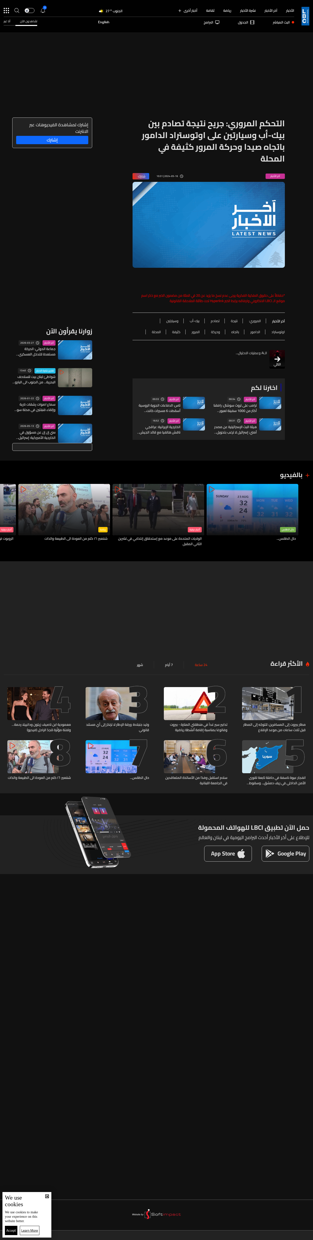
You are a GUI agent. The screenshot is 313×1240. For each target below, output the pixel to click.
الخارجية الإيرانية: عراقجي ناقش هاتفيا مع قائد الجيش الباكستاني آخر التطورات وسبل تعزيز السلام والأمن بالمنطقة (159, 429)
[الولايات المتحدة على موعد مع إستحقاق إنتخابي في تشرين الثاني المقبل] (158, 515)
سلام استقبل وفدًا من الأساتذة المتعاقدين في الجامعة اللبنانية (196, 780)
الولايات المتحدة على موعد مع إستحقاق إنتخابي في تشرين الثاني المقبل (160, 541)
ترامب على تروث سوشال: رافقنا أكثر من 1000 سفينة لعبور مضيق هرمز (235, 408)
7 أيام (169, 664)
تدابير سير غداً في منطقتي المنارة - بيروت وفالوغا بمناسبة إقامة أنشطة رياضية (198, 727)
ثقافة (210, 10)
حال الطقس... (286, 539)
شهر (140, 664)
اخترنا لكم (264, 387)
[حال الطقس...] (252, 515)
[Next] (6, 515)
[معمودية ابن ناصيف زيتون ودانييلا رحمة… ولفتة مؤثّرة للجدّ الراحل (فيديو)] (39, 710)
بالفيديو (291, 474)
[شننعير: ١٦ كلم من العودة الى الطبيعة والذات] (64, 515)
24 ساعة (201, 664)
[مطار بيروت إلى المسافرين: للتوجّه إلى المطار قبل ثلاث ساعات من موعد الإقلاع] (274, 710)
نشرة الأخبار (248, 10)
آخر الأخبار (271, 10)
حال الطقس (288, 529)
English (103, 22)
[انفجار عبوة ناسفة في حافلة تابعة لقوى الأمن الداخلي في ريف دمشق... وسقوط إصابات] (274, 763)
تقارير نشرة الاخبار (45, 371)
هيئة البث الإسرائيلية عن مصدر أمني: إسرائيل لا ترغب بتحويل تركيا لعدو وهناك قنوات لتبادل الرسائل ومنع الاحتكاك (235, 429)
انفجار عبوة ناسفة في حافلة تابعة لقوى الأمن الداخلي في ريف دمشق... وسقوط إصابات (277, 780)
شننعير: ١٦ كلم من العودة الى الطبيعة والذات (76, 539)
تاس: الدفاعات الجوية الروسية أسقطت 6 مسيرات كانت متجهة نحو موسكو (159, 408)
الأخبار (290, 10)
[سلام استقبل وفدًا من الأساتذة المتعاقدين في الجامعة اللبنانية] (195, 763)
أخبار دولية (195, 529)
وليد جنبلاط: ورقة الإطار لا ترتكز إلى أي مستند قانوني (117, 727)
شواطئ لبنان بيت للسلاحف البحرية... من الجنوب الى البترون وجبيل (34, 379)
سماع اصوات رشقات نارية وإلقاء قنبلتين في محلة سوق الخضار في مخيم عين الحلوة (35, 407)
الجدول (243, 22)
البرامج (208, 22)
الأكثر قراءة (286, 663)
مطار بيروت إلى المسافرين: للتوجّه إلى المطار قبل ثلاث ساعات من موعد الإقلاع (274, 727)
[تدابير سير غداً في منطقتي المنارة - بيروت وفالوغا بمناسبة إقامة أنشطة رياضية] (195, 710)
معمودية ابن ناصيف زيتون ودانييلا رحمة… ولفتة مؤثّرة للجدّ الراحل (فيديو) (41, 727)
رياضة (227, 10)
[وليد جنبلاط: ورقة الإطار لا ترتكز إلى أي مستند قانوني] (117, 710)
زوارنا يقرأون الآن (69, 331)
